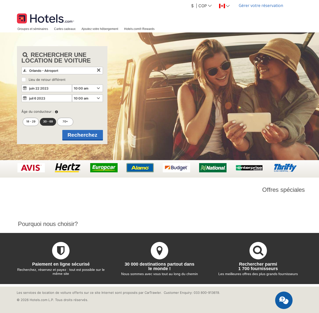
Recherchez (82, 135)
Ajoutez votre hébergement (99, 28)
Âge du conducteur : (37, 111)
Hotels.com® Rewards (139, 28)
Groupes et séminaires (32, 28)
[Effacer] (99, 70)
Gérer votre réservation (261, 5)
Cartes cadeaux (65, 28)
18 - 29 (30, 121)
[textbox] (62, 70)
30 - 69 (48, 121)
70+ (65, 121)
